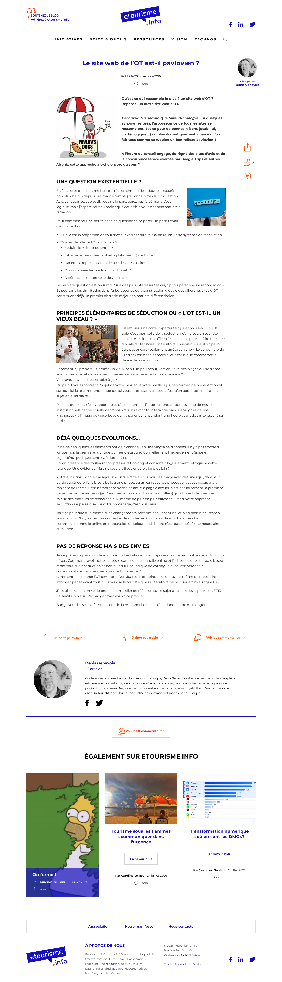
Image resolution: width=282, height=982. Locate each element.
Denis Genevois (100, 663)
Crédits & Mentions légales (183, 964)
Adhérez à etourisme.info (50, 20)
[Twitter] (252, 24)
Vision (179, 39)
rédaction (113, 964)
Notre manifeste (139, 927)
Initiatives (69, 39)
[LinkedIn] (240, 24)
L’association (98, 927)
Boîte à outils (108, 39)
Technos (206, 39)
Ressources (149, 39)
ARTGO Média (190, 955)
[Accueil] (141, 7)
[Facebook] (230, 24)
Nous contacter (181, 927)
